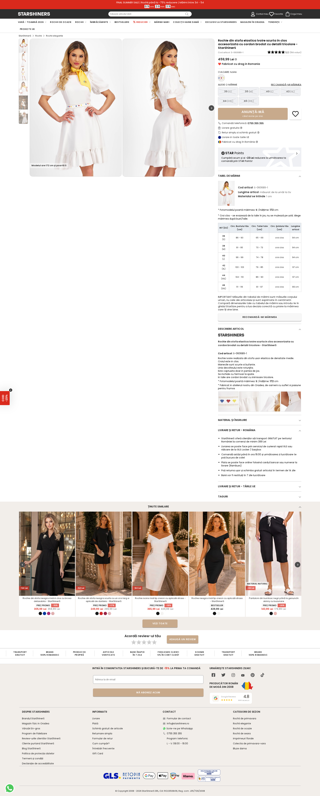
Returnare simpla (102, 733)
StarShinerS (25, 35)
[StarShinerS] (231, 338)
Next (211, 108)
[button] (5, 398)
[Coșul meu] (287, 14)
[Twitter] (223, 675)
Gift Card (97, 753)
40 (270, 91)
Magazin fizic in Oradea (35, 723)
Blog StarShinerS (31, 748)
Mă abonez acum (148, 692)
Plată (95, 723)
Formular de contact (179, 718)
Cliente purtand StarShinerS (38, 743)
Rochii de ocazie (242, 728)
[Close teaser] (10, 390)
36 (228, 91)
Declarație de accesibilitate (38, 763)
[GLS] (112, 778)
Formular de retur (102, 738)
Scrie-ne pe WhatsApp (179, 728)
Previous (22, 564)
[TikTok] (262, 675)
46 (249, 101)
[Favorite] (271, 14)
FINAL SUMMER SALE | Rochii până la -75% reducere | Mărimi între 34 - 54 (160, 2)
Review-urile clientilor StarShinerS (41, 738)
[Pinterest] (252, 675)
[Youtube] (242, 675)
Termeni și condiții (32, 758)
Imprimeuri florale (243, 738)
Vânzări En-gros (31, 728)
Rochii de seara (242, 733)
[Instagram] (233, 675)
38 (249, 91)
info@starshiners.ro (178, 723)
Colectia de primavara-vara (249, 743)
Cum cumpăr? (101, 743)
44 (228, 101)
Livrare (96, 718)
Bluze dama (240, 748)
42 (290, 91)
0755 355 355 (256, 123)
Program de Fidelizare (34, 733)
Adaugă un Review (182, 639)
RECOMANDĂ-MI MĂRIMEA (259, 317)
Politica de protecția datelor (38, 753)
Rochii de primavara (244, 718)
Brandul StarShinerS (33, 718)
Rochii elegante (242, 723)
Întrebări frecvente (103, 748)
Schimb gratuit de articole (107, 728)
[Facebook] (213, 675)
